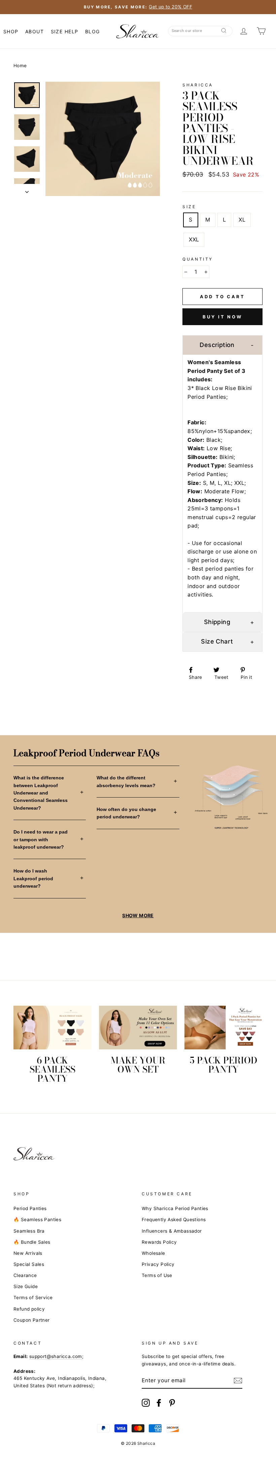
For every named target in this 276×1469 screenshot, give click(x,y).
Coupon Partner (31, 1320)
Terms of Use (157, 1275)
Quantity (197, 259)
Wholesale (153, 1253)
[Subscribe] (238, 1381)
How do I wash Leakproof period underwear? (33, 878)
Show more (138, 915)
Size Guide (25, 1286)
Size (189, 206)
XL (242, 219)
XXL (194, 239)
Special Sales (28, 1264)
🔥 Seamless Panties (37, 1219)
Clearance (25, 1275)
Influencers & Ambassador (172, 1231)
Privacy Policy (158, 1264)
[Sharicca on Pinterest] (172, 1403)
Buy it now (222, 316)
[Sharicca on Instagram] (146, 1403)
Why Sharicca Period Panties (175, 1208)
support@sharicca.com (55, 1356)
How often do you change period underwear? (126, 813)
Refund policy (29, 1309)
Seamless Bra (29, 1231)
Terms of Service (33, 1297)
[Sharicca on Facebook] (159, 1403)
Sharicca (197, 84)
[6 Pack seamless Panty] (52, 1027)
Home (20, 65)
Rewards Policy (159, 1242)
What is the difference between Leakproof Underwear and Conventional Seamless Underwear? (40, 793)
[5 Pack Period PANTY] (223, 1027)
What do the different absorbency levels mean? (126, 781)
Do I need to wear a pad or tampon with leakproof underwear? (40, 839)
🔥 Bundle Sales (31, 1242)
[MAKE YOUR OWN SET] (138, 1027)
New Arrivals (27, 1253)
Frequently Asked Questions (174, 1219)
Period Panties (30, 1208)
